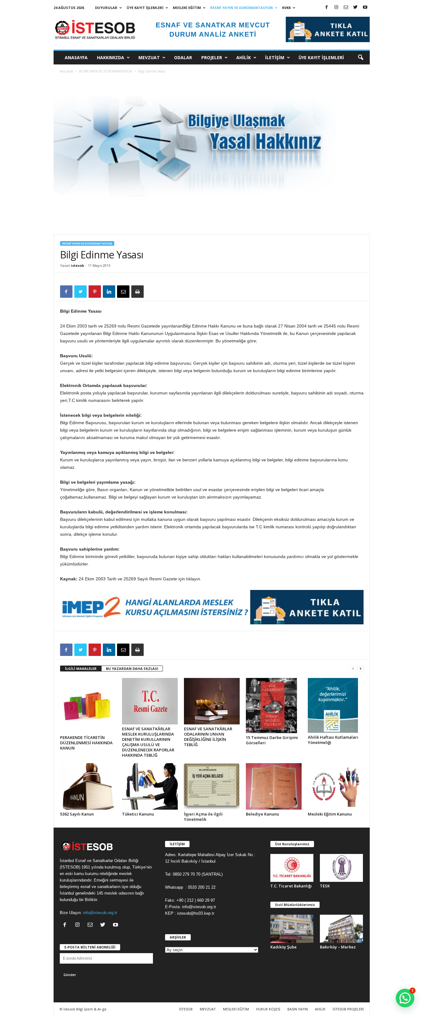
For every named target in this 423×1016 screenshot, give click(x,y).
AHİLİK (243, 57)
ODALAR (183, 57)
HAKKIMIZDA (110, 57)
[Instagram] (336, 7)
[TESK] (341, 868)
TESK (325, 886)
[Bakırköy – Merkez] (341, 929)
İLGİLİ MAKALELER (81, 668)
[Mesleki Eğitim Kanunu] (336, 786)
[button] (360, 57)
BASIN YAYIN (297, 1009)
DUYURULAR (106, 7)
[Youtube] (365, 7)
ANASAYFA (76, 57)
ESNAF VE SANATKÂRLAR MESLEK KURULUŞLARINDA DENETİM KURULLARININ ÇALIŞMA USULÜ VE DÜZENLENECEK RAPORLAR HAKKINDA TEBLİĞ (148, 742)
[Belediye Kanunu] (274, 786)
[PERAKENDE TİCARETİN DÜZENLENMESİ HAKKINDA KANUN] (88, 705)
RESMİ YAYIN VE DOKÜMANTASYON (241, 7)
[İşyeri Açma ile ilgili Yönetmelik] (212, 786)
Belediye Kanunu (262, 814)
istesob (77, 265)
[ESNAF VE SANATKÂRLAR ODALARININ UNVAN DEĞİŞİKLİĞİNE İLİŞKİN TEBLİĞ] (212, 701)
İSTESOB (186, 1009)
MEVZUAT (149, 57)
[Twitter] (355, 7)
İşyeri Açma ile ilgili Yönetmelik (203, 816)
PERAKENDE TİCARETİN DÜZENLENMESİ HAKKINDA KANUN (86, 743)
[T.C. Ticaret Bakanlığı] (292, 868)
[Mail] (346, 7)
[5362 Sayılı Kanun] (88, 786)
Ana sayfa (66, 71)
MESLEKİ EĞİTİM (187, 7)
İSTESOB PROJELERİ (348, 1009)
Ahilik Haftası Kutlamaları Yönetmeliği (333, 739)
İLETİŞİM (274, 57)
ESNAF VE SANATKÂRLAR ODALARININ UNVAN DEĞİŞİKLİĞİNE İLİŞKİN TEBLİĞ (208, 736)
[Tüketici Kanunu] (150, 786)
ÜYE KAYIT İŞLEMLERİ (145, 7)
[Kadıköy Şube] (292, 929)
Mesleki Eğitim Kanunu (330, 814)
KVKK (286, 7)
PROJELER (211, 57)
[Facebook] (326, 7)
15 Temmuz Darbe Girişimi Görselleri (272, 740)
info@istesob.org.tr (100, 912)
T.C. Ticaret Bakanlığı (291, 886)
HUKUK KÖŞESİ (268, 1009)
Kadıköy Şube (283, 947)
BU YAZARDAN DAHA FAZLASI (132, 668)
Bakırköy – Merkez (338, 947)
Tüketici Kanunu (138, 814)
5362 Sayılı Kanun (77, 814)
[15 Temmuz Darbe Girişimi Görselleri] (274, 705)
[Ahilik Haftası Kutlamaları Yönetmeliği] (336, 705)
